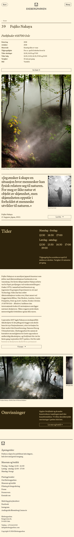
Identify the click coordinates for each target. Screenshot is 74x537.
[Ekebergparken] (36, 6)
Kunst (5, 21)
